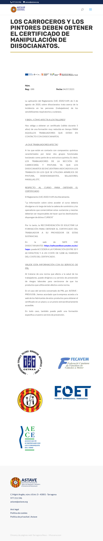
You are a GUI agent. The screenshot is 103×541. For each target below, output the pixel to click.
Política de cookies (18, 513)
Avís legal (14, 509)
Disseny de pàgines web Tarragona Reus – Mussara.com (35, 535)
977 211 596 (16, 498)
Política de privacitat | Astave (23, 516)
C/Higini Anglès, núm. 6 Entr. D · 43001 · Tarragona (33, 494)
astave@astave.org (19, 501)
